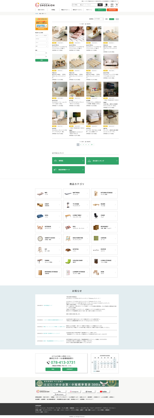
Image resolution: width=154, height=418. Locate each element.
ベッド (36, 408)
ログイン (100, 9)
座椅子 (81, 410)
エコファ (67, 410)
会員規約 (43, 399)
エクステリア (98, 408)
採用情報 (82, 399)
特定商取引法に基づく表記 (63, 399)
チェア (92, 408)
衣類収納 (72, 408)
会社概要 (37, 399)
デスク (45, 412)
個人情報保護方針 (51, 399)
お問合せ (111, 397)
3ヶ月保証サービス (73, 397)
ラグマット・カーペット (109, 408)
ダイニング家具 (75, 410)
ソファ (77, 408)
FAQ (53, 369)
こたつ (62, 410)
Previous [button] (92, 362)
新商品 (53, 9)
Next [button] (117, 362)
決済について (83, 397)
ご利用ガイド (97, 397)
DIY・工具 (56, 410)
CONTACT (70, 369)
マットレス (42, 408)
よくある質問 (104, 397)
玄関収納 (107, 410)
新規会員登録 (112, 9)
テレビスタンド (50, 408)
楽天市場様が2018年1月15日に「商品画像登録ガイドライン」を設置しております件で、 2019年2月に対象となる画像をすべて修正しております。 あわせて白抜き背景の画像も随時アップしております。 (87, 341)
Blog (59, 391)
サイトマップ (89, 399)
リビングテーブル (84, 408)
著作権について (75, 399)
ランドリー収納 (39, 412)
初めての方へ (41, 9)
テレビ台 (58, 408)
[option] (104, 362)
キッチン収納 (65, 408)
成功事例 (90, 397)
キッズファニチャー (48, 410)
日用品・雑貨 (38, 410)
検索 (42, 60)
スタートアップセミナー (61, 397)
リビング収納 (100, 410)
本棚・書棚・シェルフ (90, 410)
